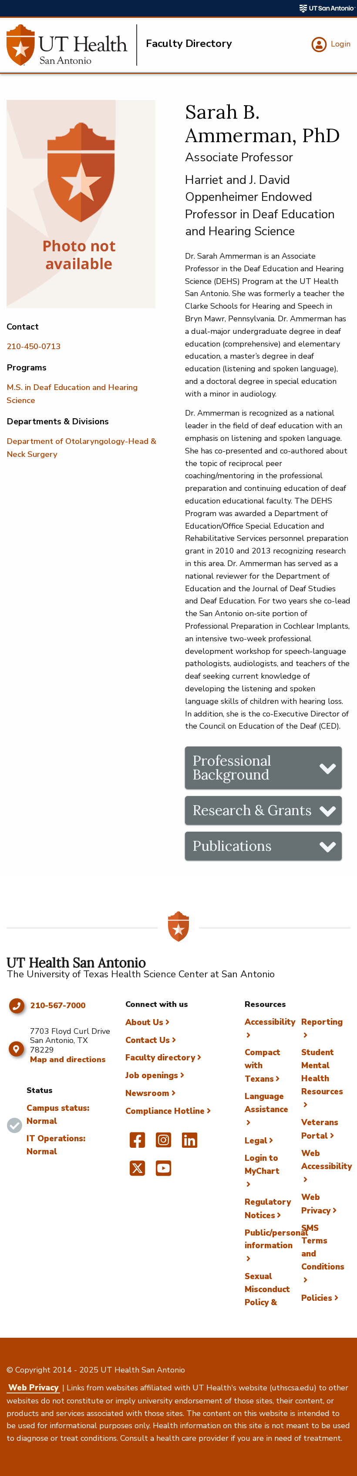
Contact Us (147, 1040)
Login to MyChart (262, 1165)
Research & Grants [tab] (252, 810)
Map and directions (68, 1059)
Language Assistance (266, 1103)
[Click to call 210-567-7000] (16, 1006)
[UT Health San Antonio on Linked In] (189, 1143)
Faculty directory (160, 1057)
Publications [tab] (232, 846)
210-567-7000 (57, 1006)
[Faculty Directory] (72, 45)
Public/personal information (276, 1239)
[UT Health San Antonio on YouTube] (163, 1172)
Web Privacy (33, 1387)
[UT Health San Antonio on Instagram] (163, 1143)
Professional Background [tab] (231, 767)
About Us (144, 1022)
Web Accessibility (326, 1160)
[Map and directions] (16, 1049)
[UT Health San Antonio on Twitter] (137, 1172)
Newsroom (147, 1093)
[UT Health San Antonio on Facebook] (137, 1143)
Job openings (151, 1075)
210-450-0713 (34, 346)
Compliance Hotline (165, 1111)
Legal (256, 1140)
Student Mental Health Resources (322, 1072)
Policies (316, 1298)
